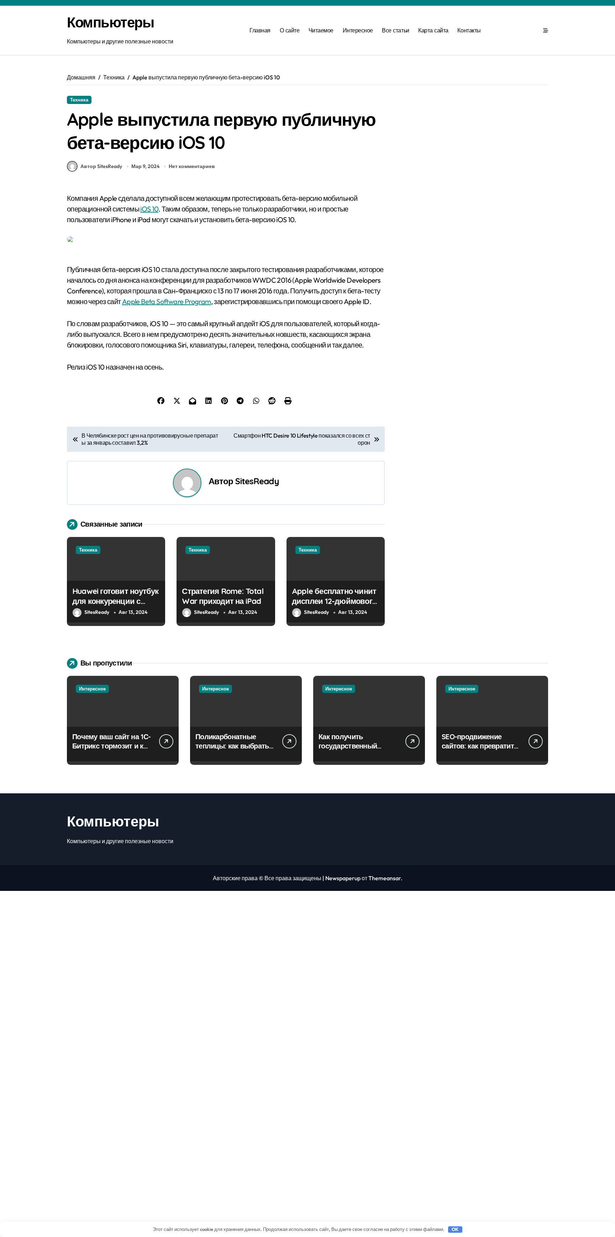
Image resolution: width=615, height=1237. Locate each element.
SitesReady (257, 481)
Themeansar (384, 878)
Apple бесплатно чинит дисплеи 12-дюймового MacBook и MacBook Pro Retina (334, 606)
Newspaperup (343, 878)
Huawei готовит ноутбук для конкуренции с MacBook (115, 601)
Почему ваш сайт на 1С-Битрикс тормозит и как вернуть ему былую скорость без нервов (111, 750)
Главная (259, 30)
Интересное (358, 30)
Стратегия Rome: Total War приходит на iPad (222, 596)
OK (455, 1229)
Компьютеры (110, 22)
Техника (79, 100)
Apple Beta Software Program (166, 301)
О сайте (290, 30)
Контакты (468, 30)
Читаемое (321, 30)
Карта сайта (433, 30)
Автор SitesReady (101, 166)
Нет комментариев (192, 166)
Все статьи (395, 30)
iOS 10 (149, 208)
